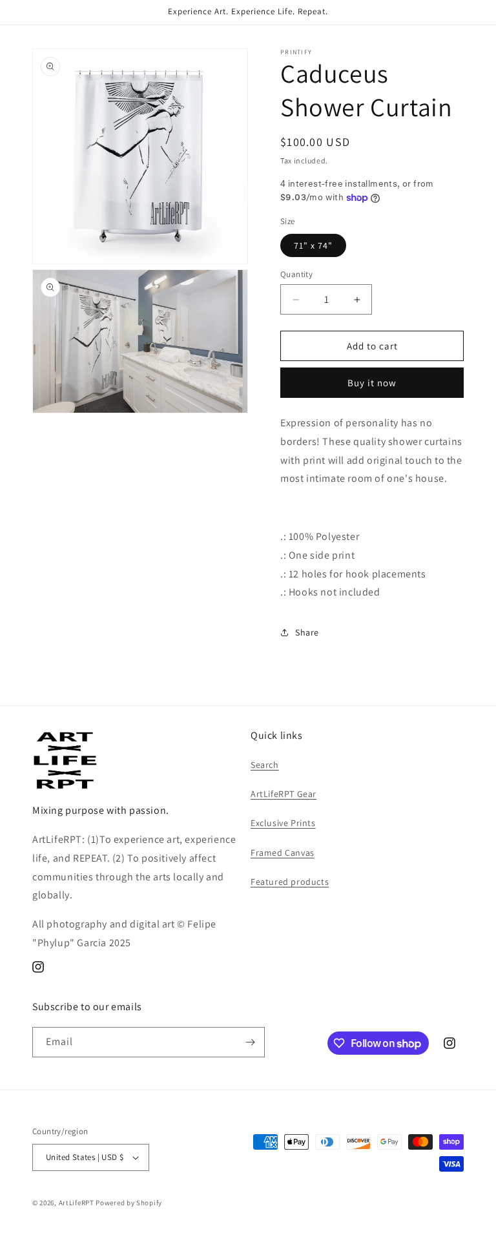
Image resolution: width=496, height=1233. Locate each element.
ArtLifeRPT (76, 1202)
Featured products (290, 881)
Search (265, 765)
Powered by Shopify (129, 1202)
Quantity (296, 274)
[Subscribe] (250, 1042)
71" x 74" (313, 245)
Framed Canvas (283, 852)
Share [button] (307, 632)
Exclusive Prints (283, 823)
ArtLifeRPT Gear (283, 794)
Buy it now (372, 383)
